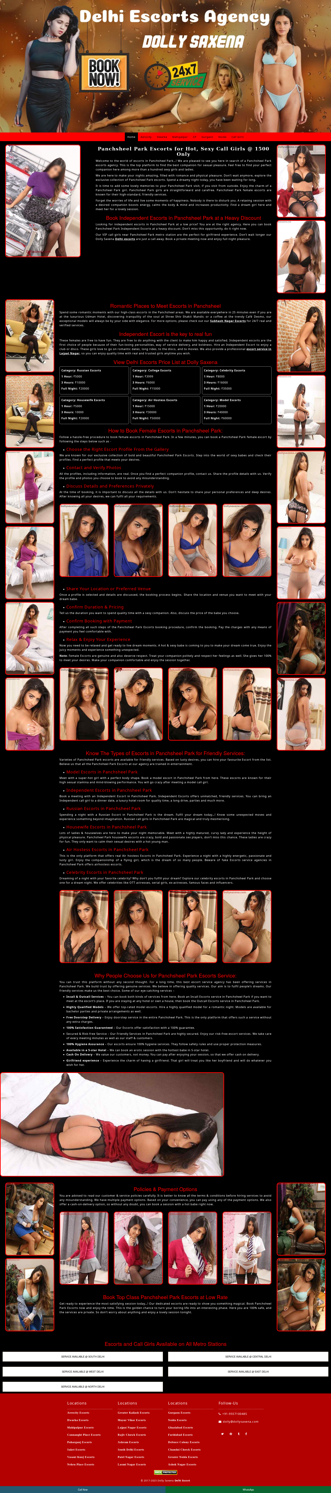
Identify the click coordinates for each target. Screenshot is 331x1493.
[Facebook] (246, 1434)
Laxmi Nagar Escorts (132, 1464)
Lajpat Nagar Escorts (132, 1427)
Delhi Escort (182, 1480)
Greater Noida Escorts (183, 1457)
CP (194, 137)
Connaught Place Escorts (84, 1434)
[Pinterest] (231, 1434)
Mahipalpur (180, 137)
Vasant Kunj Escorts (81, 1457)
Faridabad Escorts (180, 1434)
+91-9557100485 (234, 1414)
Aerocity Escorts (78, 1412)
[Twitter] (223, 1434)
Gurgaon (207, 137)
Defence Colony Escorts (184, 1442)
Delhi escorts (125, 239)
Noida (222, 137)
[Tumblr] (239, 1434)
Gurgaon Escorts (179, 1412)
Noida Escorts (177, 1420)
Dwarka (162, 137)
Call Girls (238, 137)
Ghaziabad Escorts (180, 1427)
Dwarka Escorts (78, 1420)
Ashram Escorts (128, 1442)
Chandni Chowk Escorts (184, 1449)
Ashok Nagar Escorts (182, 1464)
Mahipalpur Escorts (80, 1427)
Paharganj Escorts (79, 1442)
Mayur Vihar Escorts (132, 1420)
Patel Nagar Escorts (131, 1457)
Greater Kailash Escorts (134, 1412)
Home (131, 137)
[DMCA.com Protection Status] (165, 1472)
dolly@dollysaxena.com (241, 1421)
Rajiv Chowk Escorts (132, 1434)
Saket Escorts (76, 1449)
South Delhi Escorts (131, 1449)
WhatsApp (248, 1489)
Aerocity (146, 137)
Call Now (83, 1489)
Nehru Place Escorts (80, 1464)
